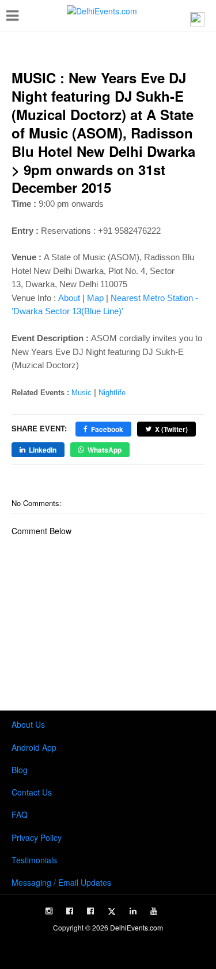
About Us (28, 724)
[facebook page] (69, 911)
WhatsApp (105, 450)
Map (95, 298)
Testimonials (34, 860)
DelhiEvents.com (136, 927)
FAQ (20, 814)
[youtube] (153, 911)
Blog (20, 769)
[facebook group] (90, 911)
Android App (34, 747)
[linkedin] (133, 911)
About (69, 298)
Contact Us (32, 792)
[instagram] (49, 911)
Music (81, 392)
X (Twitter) (171, 429)
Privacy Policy (37, 837)
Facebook (107, 429)
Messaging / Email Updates (61, 882)
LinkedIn (42, 450)
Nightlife (112, 392)
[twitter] (112, 912)
